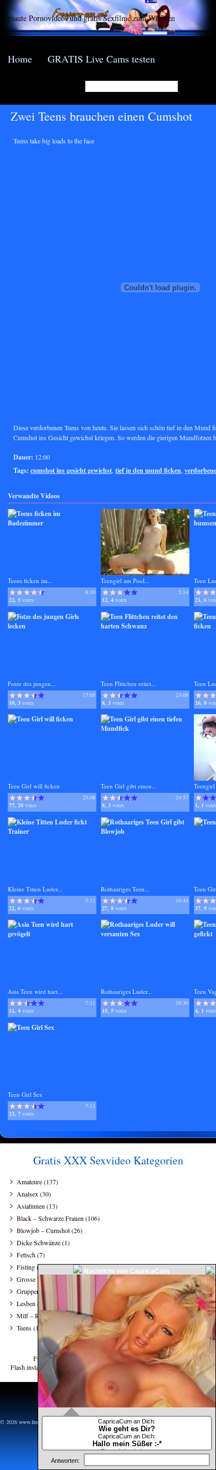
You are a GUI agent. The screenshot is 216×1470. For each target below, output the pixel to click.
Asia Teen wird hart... (35, 991)
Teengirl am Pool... (125, 580)
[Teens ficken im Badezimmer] (52, 523)
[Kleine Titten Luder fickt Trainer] (52, 831)
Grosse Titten (34, 1279)
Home (20, 58)
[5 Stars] (41, 592)
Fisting (26, 1266)
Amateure (29, 1181)
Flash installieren (33, 1367)
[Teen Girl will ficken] (40, 719)
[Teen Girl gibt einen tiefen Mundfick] (145, 728)
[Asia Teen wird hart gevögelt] (52, 933)
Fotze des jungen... (32, 683)
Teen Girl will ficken (34, 786)
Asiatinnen (31, 1205)
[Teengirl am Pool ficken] (145, 572)
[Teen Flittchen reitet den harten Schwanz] (145, 626)
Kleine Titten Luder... (35, 889)
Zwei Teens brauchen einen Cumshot (101, 116)
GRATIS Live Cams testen (101, 58)
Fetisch (26, 1254)
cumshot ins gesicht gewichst (71, 470)
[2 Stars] (19, 592)
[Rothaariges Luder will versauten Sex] (145, 933)
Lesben (26, 1303)
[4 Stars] (34, 592)
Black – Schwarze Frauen (50, 1218)
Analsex (27, 1193)
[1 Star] (12, 592)
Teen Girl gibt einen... (129, 786)
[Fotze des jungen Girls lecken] (52, 626)
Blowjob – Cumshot (43, 1230)
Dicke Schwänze (38, 1242)
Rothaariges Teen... (125, 889)
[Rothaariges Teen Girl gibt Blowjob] (145, 831)
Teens (24, 1327)
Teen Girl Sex (25, 1094)
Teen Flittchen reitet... (128, 683)
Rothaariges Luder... (126, 991)
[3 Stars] (26, 592)
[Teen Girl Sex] (31, 1027)
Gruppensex (33, 1291)
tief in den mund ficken (148, 470)
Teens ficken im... (30, 580)
